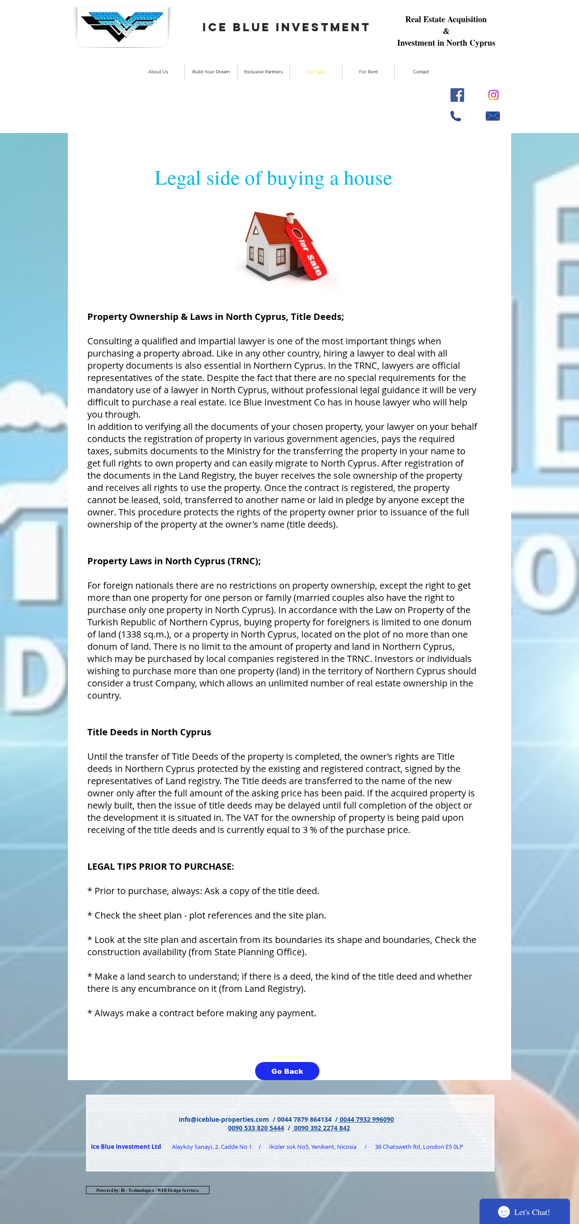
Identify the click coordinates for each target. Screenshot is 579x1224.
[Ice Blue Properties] (493, 95)
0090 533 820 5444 (256, 1128)
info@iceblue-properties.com (224, 1119)
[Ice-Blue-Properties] (457, 95)
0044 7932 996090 (366, 1119)
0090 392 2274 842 (321, 1128)
